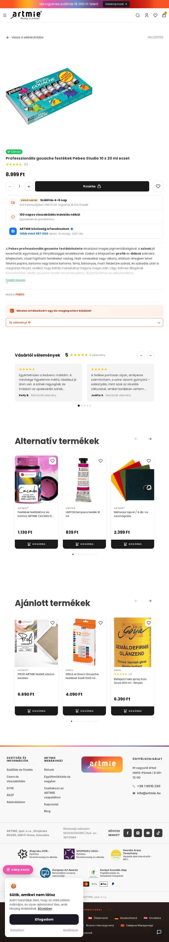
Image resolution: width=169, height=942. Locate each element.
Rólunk (49, 769)
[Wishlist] (158, 186)
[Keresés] (137, 15)
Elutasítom (17, 930)
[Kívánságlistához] (52, 461)
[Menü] (4, 15)
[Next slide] (150, 439)
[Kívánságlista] (155, 15)
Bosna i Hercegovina (97, 925)
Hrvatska (152, 918)
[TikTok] (158, 833)
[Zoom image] (49, 96)
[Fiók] (146, 15)
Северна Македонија (137, 925)
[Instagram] (138, 833)
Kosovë (84, 933)
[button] (73, 554)
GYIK (10, 788)
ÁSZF (10, 795)
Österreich (98, 918)
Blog (47, 811)
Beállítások (70, 930)
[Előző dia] (19, 480)
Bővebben (45, 909)
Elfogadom (44, 919)
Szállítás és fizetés (20, 769)
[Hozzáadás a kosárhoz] (36, 544)
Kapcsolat (51, 804)
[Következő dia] (53, 480)
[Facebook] (127, 833)
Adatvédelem (16, 802)
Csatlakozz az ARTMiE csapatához (54, 792)
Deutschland (126, 918)
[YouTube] (148, 833)
